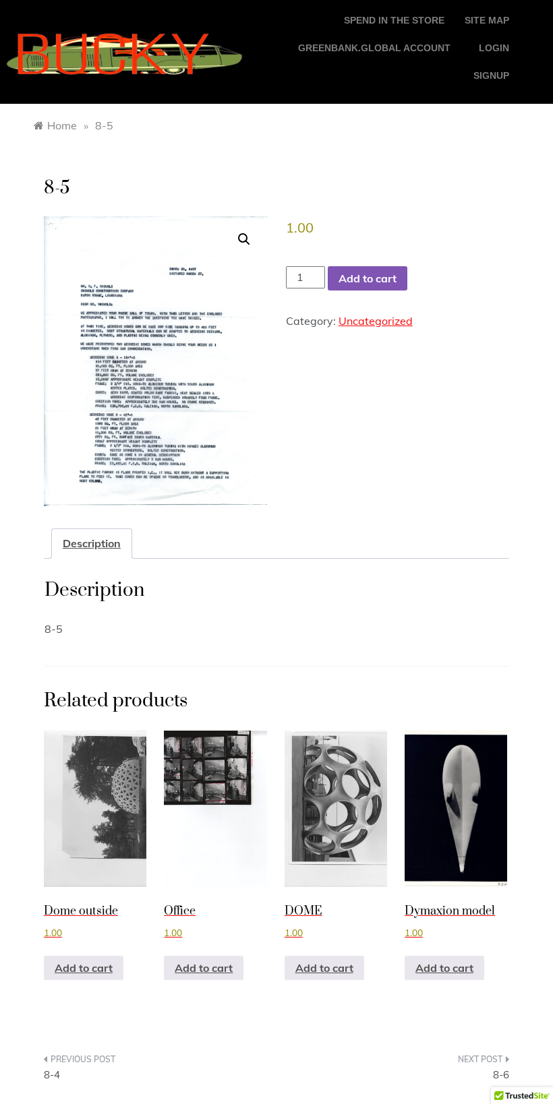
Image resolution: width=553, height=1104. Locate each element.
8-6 (501, 1074)
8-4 (52, 1074)
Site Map (487, 20)
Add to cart (368, 278)
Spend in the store (394, 20)
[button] (244, 239)
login (494, 47)
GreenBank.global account (374, 47)
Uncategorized (376, 321)
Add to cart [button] (84, 968)
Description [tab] (92, 543)
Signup (491, 75)
